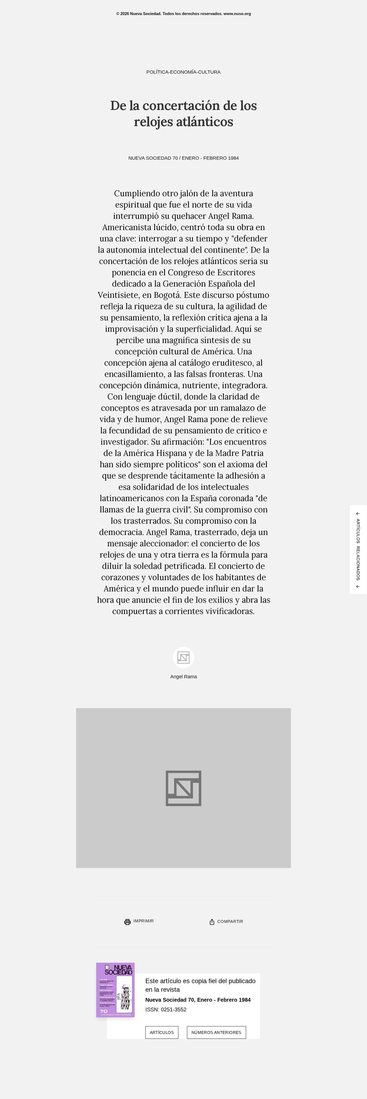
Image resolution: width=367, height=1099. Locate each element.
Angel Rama (183, 676)
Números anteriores (217, 1032)
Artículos (162, 1032)
